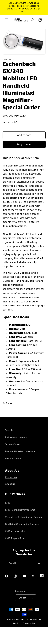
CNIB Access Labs (15, 531)
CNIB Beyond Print (15, 538)
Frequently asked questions (20, 451)
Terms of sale (12, 444)
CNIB (7, 503)
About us (10, 484)
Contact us (11, 477)
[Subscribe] (39, 563)
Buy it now (24, 144)
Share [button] (9, 403)
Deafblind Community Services (22, 524)
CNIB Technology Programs (20, 510)
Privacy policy (29, 623)
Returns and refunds (16, 437)
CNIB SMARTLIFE (22, 619)
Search (9, 430)
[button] (6, 20)
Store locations (13, 458)
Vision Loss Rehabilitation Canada (23, 517)
